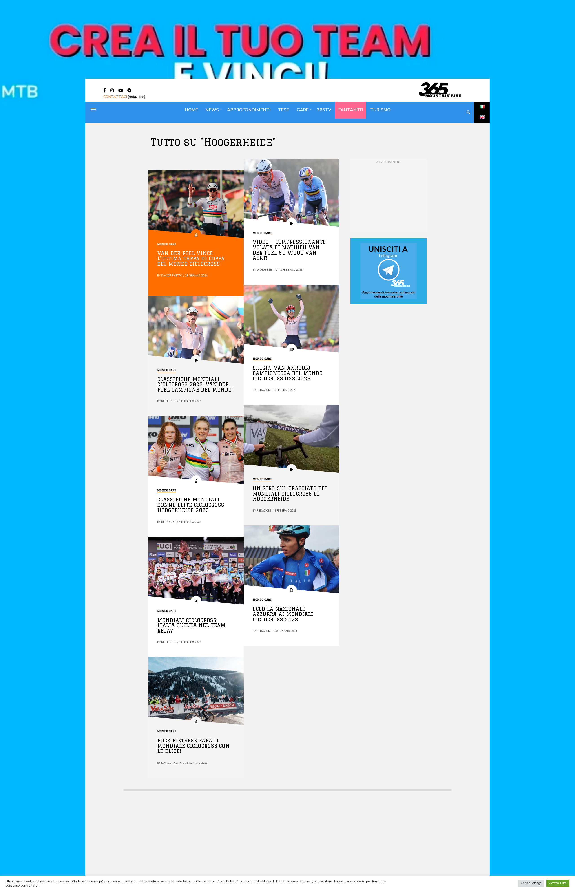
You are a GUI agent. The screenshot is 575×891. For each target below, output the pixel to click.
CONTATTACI (115, 96)
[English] (482, 122)
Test (284, 110)
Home (191, 110)
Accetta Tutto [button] (558, 883)
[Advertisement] (388, 195)
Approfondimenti (249, 110)
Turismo (380, 110)
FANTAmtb (350, 110)
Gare (303, 110)
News (212, 110)
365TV (324, 110)
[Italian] (482, 111)
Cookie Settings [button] (531, 883)
